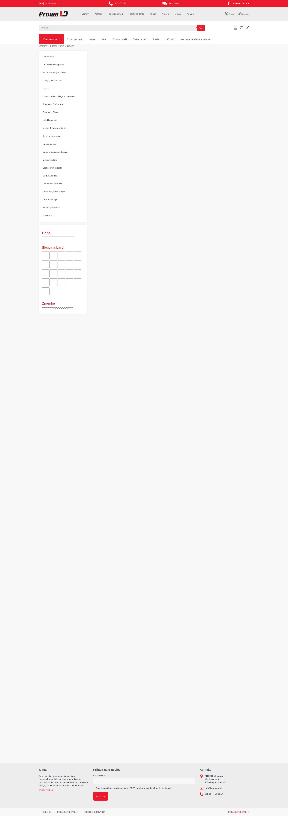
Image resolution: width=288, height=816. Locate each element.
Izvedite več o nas (46, 790)
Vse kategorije (50, 39)
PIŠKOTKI (46, 812)
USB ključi (169, 39)
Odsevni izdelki (119, 39)
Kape (104, 39)
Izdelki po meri (115, 14)
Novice (165, 14)
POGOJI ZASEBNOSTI (67, 812)
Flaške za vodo (140, 39)
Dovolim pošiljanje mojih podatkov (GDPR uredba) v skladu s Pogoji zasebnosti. (133, 788)
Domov (85, 14)
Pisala (156, 39)
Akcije (153, 14)
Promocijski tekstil (75, 39)
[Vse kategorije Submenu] (59, 39)
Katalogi (98, 14)
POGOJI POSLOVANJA (94, 812)
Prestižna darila (136, 14)
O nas (178, 14)
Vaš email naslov (101, 775)
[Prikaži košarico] (247, 27)
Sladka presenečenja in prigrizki (195, 39)
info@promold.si (213, 788)
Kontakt (190, 14)
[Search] (201, 28)
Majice (92, 39)
